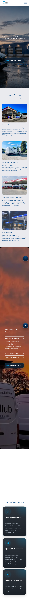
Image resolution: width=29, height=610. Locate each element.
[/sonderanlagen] (14, 193)
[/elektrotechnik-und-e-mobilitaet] (14, 158)
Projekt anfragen (14, 60)
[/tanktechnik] (14, 122)
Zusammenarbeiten (14, 365)
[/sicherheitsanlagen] (14, 228)
